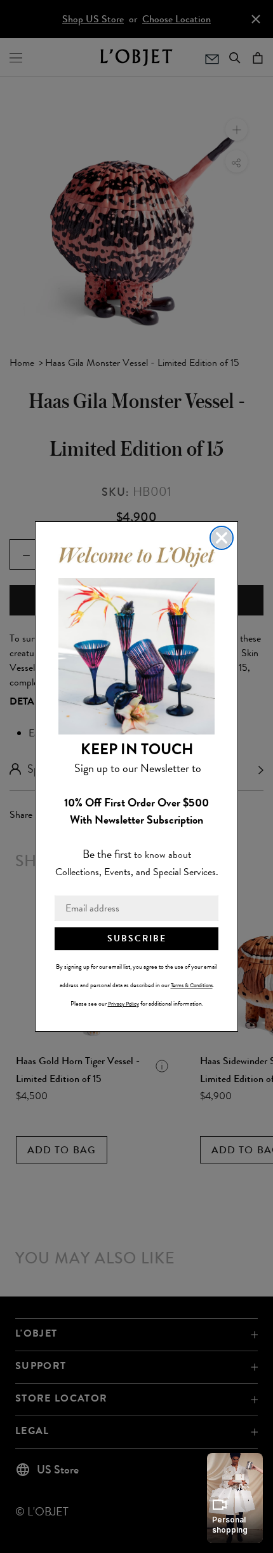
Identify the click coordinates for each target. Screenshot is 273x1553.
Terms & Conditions (192, 985)
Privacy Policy (123, 1003)
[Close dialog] (221, 537)
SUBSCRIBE (136, 938)
